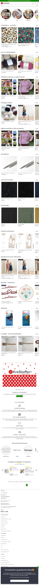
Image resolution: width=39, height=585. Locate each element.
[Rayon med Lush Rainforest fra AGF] (26, 37)
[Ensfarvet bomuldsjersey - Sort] (9, 191)
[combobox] (19, 6)
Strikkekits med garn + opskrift (6, 518)
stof (21, 419)
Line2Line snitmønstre (13, 420)
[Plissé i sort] (9, 217)
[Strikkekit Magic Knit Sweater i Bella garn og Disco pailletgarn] (26, 89)
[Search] (37, 6)
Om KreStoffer (3, 535)
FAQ (1, 545)
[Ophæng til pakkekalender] (9, 294)
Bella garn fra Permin (4, 522)
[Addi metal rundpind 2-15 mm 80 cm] (9, 166)
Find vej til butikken (4, 539)
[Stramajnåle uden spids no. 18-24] (9, 320)
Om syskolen (3, 556)
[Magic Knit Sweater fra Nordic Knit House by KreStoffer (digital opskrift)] (26, 141)
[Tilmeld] (28, 581)
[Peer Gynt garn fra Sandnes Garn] (9, 64)
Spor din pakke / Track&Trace (6, 541)
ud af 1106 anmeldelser (19, 464)
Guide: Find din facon (4, 566)
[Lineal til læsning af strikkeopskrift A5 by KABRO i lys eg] (26, 346)
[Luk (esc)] (38, 567)
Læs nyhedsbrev (3, 543)
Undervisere (3, 558)
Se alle (37, 25)
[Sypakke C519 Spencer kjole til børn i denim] (26, 115)
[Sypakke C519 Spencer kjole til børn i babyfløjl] (9, 269)
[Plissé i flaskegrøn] (26, 217)
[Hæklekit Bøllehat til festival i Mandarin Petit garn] (9, 89)
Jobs (2, 547)
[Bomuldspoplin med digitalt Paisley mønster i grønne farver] (9, 37)
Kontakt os (2, 537)
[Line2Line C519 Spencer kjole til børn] (9, 243)
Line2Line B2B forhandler (5, 551)
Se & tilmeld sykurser (4, 560)
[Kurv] (35, 3)
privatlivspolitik (26, 577)
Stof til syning (3, 524)
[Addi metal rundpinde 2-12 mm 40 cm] (26, 166)
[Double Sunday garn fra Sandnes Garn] (26, 64)
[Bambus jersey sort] (26, 191)
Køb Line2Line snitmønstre (5, 562)
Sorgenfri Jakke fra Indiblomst (6, 531)
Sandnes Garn (3, 516)
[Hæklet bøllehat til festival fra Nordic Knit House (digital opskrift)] (9, 141)
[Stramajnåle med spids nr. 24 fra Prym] (26, 320)
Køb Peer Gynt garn (4, 520)
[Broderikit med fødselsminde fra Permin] (26, 294)
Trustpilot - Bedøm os (4, 549)
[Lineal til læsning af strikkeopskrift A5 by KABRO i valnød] (9, 346)
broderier (25, 419)
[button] (3, 470)
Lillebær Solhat (3, 529)
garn (23, 419)
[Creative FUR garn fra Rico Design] (9, 114)
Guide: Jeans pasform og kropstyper (7, 564)
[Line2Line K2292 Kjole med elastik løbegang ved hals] (26, 243)
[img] (19, 463)
